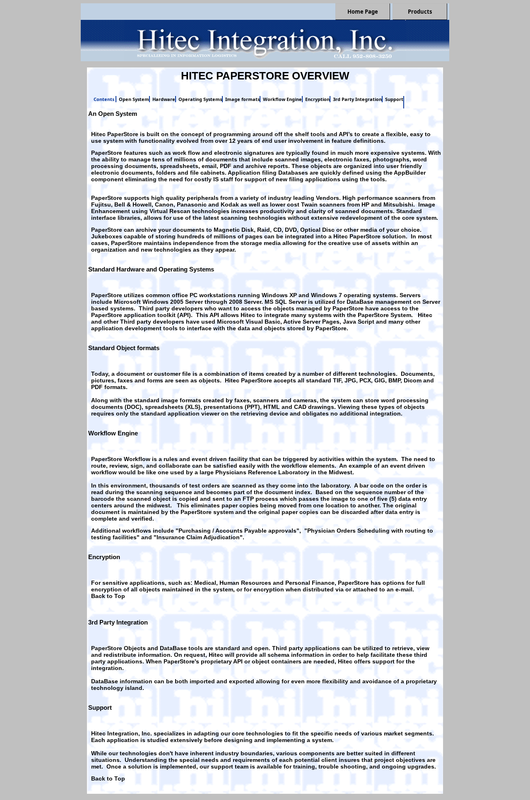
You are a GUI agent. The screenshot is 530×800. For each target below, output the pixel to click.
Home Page (362, 11)
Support (394, 99)
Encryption (317, 99)
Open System (134, 99)
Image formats (242, 99)
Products (420, 11)
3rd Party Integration (357, 99)
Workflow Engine (282, 99)
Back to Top (108, 596)
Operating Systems (200, 99)
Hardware (163, 99)
